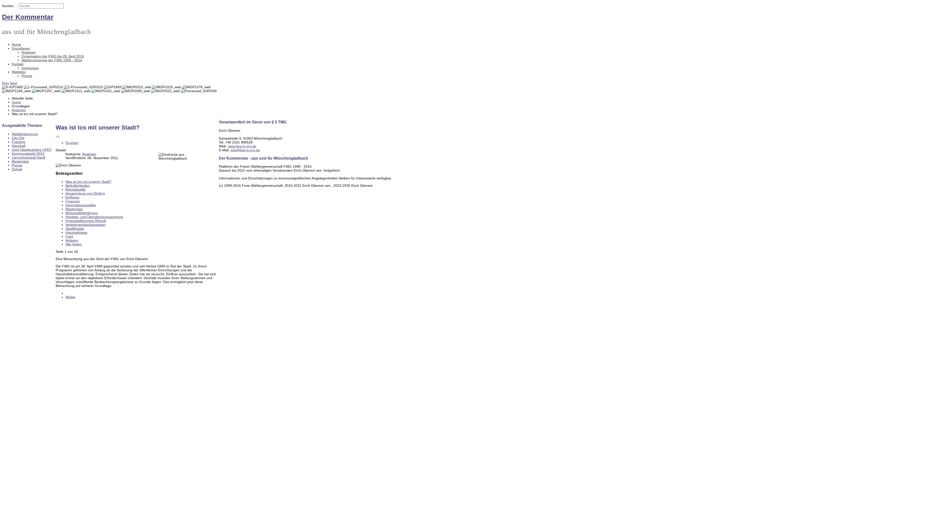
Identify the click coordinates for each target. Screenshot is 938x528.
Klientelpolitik (75, 189)
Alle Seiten (73, 244)
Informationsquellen (80, 205)
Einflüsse (72, 197)
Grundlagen (21, 48)
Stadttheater (75, 229)
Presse (26, 76)
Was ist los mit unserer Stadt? (88, 182)
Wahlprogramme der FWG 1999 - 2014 (51, 60)
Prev (5, 83)
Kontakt (17, 64)
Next (13, 83)
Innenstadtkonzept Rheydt (85, 221)
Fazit (69, 236)
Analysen (28, 52)
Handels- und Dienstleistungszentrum (94, 217)
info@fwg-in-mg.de (245, 150)
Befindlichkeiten (77, 185)
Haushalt (18, 146)
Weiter (70, 297)
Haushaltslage (76, 232)
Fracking (18, 142)
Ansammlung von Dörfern (85, 193)
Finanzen (72, 201)
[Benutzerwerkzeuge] (58, 136)
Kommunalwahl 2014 (28, 153)
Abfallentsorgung (25, 134)
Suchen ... (10, 6)
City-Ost (18, 138)
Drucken (71, 143)
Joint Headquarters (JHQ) (32, 150)
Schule (17, 169)
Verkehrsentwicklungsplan (85, 225)
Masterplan (20, 161)
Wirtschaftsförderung (81, 213)
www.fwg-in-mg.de (242, 146)
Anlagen (71, 240)
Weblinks (19, 72)
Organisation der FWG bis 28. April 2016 (52, 56)
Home (16, 44)
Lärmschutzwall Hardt (28, 157)
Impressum (30, 68)
